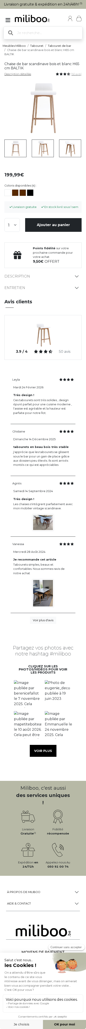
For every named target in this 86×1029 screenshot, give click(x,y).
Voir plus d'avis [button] (43, 620)
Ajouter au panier (53, 225)
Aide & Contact (19, 903)
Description (17, 276)
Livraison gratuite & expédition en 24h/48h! (43, 4)
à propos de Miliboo (23, 892)
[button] (27, 693)
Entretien (14, 288)
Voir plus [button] (43, 751)
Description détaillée (17, 74)
